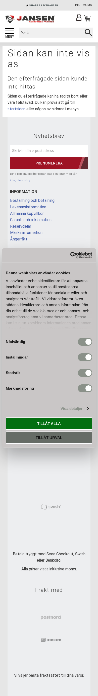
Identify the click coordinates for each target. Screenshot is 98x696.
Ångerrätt (18, 239)
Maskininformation (26, 232)
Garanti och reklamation (31, 219)
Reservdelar (20, 226)
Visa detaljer (71, 408)
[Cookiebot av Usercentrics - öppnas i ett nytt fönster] (70, 255)
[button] (9, 31)
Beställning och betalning (32, 200)
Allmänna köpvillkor (27, 213)
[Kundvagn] (87, 19)
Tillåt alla (49, 423)
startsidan (16, 109)
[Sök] (88, 33)
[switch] (85, 357)
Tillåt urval (49, 438)
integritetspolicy (20, 180)
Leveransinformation (28, 207)
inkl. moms (83, 5)
